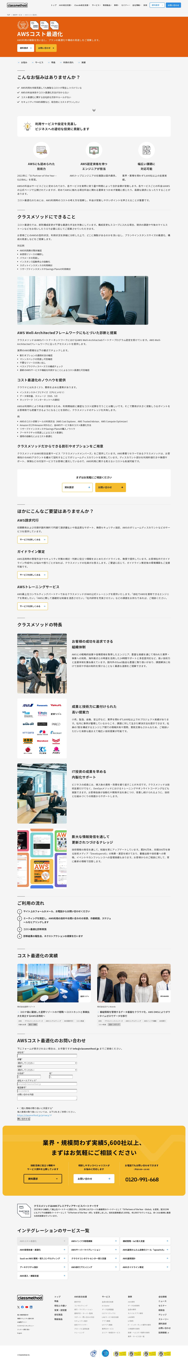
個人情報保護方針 (23, 1315)
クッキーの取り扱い (23, 1329)
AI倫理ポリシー (22, 1322)
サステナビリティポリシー (25, 1326)
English (19, 1333)
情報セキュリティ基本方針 (25, 1318)
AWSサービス (17, 15)
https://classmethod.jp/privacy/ (33, 1115)
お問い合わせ (173, 5)
